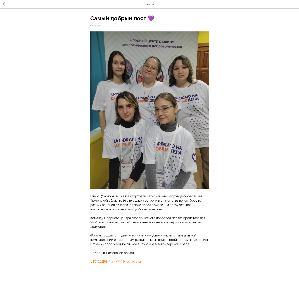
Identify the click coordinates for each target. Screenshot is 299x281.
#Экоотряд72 (131, 261)
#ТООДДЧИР (100, 261)
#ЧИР (115, 261)
